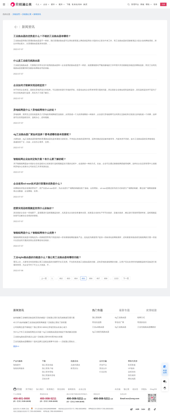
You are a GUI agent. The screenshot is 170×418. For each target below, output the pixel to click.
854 (76, 278)
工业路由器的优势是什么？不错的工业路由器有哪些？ (42, 36)
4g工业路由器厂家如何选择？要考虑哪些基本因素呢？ (42, 134)
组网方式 (141, 317)
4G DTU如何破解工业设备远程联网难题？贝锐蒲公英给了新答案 (40, 322)
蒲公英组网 (96, 317)
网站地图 (131, 379)
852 (61, 278)
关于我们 (29, 389)
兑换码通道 (75, 365)
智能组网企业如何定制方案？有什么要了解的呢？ (39, 159)
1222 (116, 278)
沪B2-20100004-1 (56, 411)
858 (105, 278)
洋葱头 (144, 389)
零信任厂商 (119, 322)
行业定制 (103, 372)
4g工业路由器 (120, 317)
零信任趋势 (96, 322)
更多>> (16, 346)
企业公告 (82, 389)
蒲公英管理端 (47, 372)
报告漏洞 (131, 375)
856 (90, 278)
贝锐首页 (16, 14)
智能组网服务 (18, 368)
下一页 (126, 278)
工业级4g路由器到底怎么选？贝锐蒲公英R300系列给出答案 (38, 337)
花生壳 (135, 389)
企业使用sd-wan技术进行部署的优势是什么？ (37, 183)
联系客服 (131, 365)
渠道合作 (103, 368)
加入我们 (40, 389)
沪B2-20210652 (80, 409)
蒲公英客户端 (47, 368)
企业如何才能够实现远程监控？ (30, 85)
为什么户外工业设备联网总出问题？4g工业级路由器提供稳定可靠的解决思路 (45, 332)
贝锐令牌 (45, 379)
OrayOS (153, 389)
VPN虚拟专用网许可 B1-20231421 (100, 409)
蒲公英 (126, 389)
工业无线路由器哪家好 (146, 327)
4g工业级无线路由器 (100, 332)
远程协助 (131, 372)
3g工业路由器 (120, 327)
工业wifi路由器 (98, 327)
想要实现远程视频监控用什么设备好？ (33, 208)
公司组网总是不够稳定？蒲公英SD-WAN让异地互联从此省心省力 (40, 327)
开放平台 (103, 365)
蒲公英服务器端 (48, 375)
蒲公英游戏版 (47, 365)
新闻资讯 (37, 14)
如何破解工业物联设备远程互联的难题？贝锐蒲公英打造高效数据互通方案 (44, 318)
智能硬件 (17, 365)
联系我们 (50, 389)
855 (83, 278)
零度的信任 (142, 322)
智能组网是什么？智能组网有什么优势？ (34, 232)
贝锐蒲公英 (26, 14)
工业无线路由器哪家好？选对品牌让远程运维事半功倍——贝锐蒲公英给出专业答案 (45, 341)
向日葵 (117, 389)
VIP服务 (131, 368)
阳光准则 (61, 389)
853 (68, 278)
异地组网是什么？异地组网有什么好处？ (34, 109)
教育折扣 (74, 368)
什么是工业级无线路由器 (26, 60)
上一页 (44, 278)
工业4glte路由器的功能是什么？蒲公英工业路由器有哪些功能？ (47, 257)
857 (98, 278)
